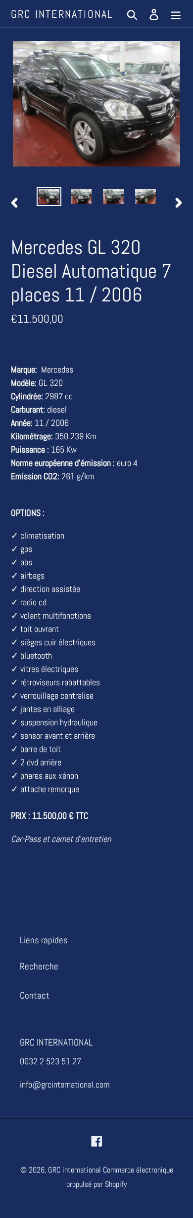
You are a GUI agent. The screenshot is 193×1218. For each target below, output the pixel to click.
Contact (34, 995)
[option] (49, 197)
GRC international (62, 13)
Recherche (39, 966)
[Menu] (176, 14)
